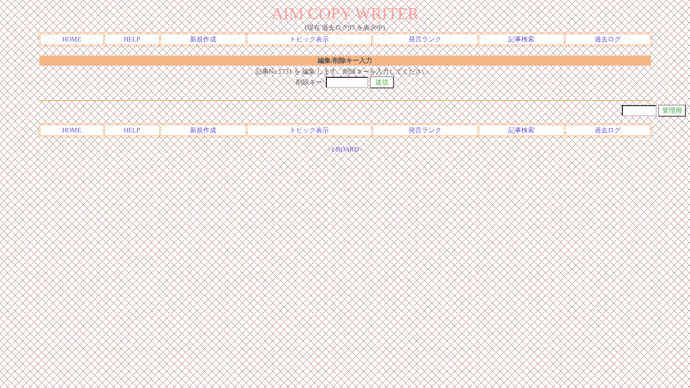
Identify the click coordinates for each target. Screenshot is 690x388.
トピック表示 (309, 39)
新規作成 (203, 39)
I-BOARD (345, 149)
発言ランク (425, 39)
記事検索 (521, 39)
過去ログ (608, 39)
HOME (71, 39)
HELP (132, 39)
